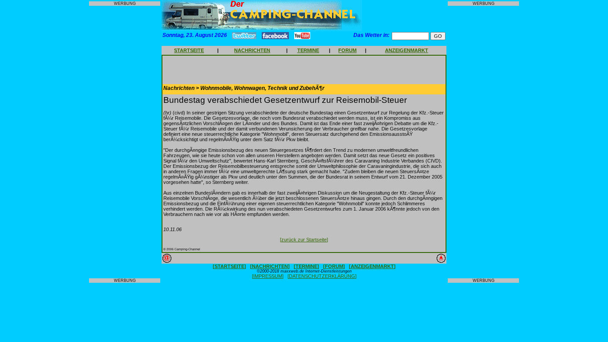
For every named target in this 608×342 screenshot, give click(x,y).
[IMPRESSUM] (268, 276)
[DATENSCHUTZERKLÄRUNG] (322, 276)
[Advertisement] (124, 142)
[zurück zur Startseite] (304, 239)
